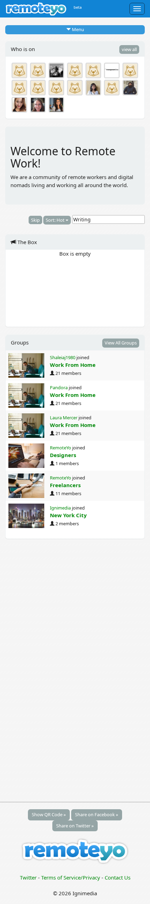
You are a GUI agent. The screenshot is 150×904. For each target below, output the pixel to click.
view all (129, 49)
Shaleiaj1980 (62, 357)
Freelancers (65, 485)
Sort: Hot (56, 220)
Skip (35, 220)
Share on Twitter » (75, 826)
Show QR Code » (49, 814)
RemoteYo (60, 447)
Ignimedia (60, 508)
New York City (68, 515)
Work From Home (73, 364)
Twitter (28, 877)
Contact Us (117, 877)
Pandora (59, 387)
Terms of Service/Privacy (70, 877)
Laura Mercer (63, 417)
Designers (63, 454)
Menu (77, 29)
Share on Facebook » (96, 814)
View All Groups (121, 343)
